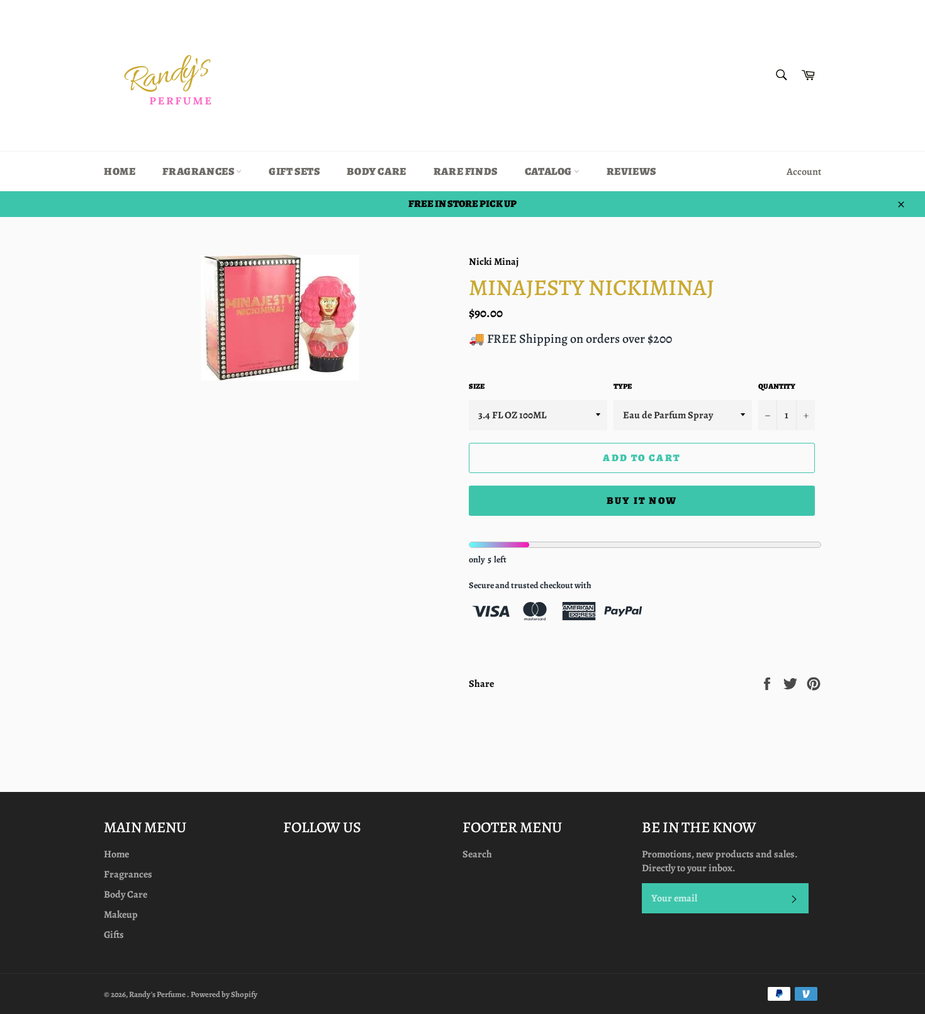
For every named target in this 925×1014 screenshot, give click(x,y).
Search (477, 854)
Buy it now (642, 501)
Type (623, 386)
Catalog (549, 171)
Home (119, 171)
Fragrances (199, 171)
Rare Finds (466, 171)
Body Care (376, 171)
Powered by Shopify (224, 994)
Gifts (114, 935)
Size (477, 386)
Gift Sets (294, 171)
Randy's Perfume (158, 994)
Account (804, 172)
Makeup (121, 915)
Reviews (631, 171)
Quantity (776, 386)
